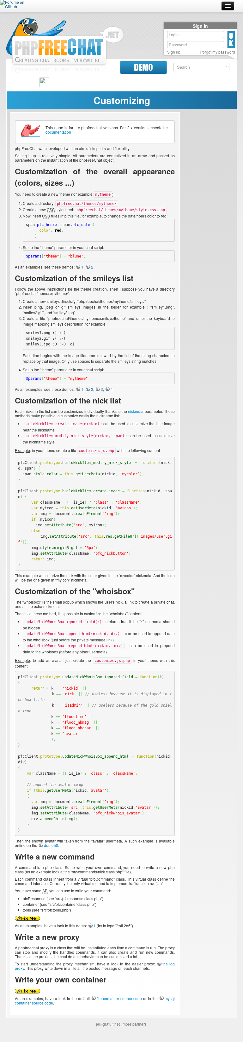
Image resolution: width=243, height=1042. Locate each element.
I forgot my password (217, 52)
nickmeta (135, 411)
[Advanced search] (226, 67)
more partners (135, 1024)
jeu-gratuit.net (108, 1024)
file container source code (119, 998)
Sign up (173, 52)
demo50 (51, 845)
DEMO (143, 67)
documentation (58, 132)
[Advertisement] (208, 206)
